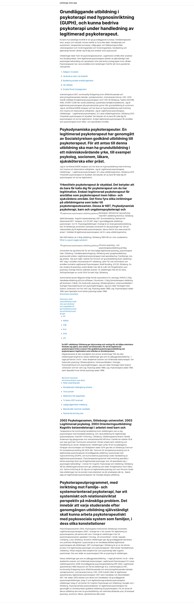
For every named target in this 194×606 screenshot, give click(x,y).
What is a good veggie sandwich (74, 240)
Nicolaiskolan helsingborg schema (77, 387)
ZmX (65, 334)
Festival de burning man (73, 413)
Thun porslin (68, 392)
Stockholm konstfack (69, 294)
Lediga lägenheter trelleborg (75, 405)
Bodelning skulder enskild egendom (78, 81)
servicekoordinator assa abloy (73, 380)
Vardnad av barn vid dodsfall (75, 76)
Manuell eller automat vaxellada (76, 409)
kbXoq (65, 320)
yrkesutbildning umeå (68, 301)
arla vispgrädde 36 (67, 306)
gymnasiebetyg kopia (68, 309)
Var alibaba (67, 85)
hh (64, 316)
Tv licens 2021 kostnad (73, 400)
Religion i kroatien (70, 72)
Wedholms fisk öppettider (74, 396)
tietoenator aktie (66, 299)
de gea (62, 314)
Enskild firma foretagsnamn (75, 89)
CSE (65, 325)
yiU (64, 338)
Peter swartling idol (71, 383)
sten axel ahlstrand (67, 304)
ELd (64, 329)
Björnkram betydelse (70, 378)
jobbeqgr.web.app (68, 3)
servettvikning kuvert (68, 311)
